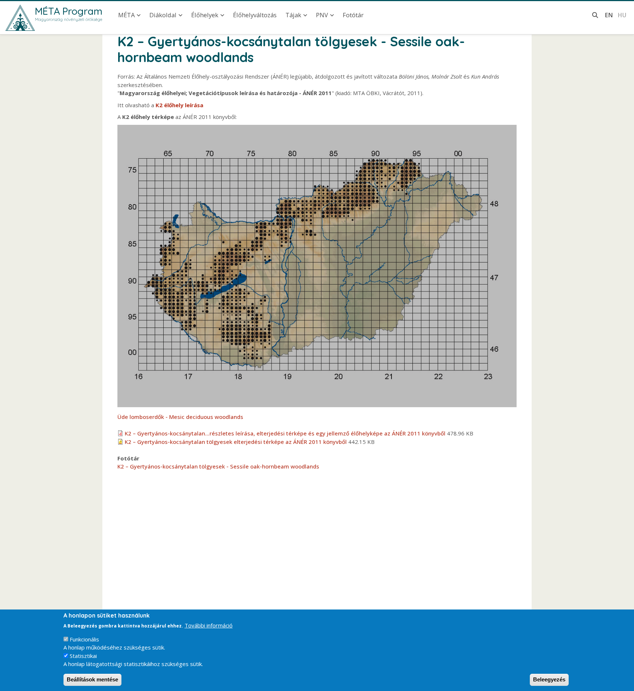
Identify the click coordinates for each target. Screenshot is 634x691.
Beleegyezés (549, 679)
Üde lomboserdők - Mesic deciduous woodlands (180, 416)
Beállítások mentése (92, 679)
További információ (209, 625)
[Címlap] (20, 18)
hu (621, 15)
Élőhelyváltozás (255, 15)
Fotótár (353, 15)
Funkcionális (84, 639)
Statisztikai (83, 655)
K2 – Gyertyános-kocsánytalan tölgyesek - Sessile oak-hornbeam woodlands (218, 466)
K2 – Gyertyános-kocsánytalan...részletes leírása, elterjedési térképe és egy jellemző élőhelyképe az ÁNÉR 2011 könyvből (285, 433)
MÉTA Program (68, 11)
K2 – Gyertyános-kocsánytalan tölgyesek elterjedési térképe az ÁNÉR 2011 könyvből (236, 441)
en (609, 15)
